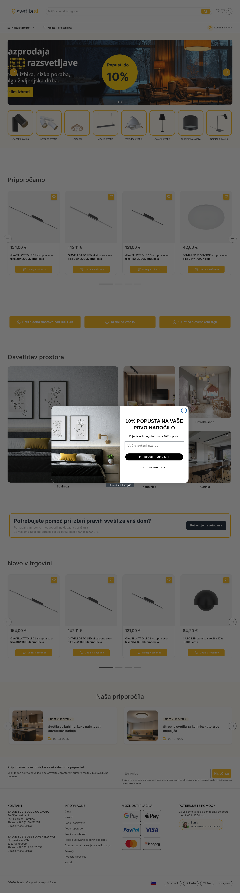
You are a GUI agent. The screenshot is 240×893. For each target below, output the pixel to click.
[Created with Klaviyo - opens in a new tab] (120, 485)
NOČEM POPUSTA (154, 467)
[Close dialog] (184, 410)
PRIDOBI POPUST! (154, 456)
